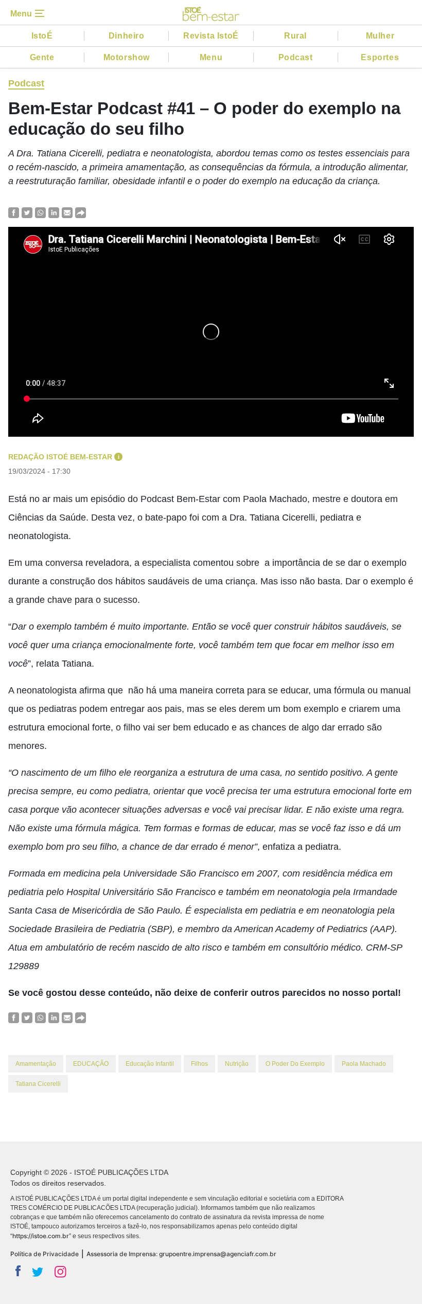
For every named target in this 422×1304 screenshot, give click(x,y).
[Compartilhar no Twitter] (27, 212)
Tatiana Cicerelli (38, 1083)
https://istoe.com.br (40, 1236)
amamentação (35, 1063)
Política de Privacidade (44, 1254)
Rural (295, 35)
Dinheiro (127, 35)
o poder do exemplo (295, 1063)
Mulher (380, 35)
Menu (211, 57)
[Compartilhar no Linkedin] (53, 212)
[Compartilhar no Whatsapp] (40, 212)
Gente (42, 57)
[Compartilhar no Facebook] (13, 212)
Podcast (295, 57)
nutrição (237, 1063)
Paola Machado (364, 1063)
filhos (199, 1063)
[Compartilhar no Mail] (67, 212)
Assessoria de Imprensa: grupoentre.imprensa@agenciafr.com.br (181, 1254)
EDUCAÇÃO (91, 1063)
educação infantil (150, 1063)
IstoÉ (42, 35)
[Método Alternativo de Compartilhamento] (80, 212)
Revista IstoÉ (211, 35)
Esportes (380, 57)
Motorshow (126, 57)
